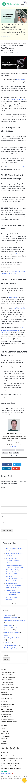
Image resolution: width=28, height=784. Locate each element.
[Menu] (22, 4)
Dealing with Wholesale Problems (14, 620)
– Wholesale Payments (6, 679)
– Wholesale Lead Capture (7, 684)
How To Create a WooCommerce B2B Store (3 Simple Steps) (14, 592)
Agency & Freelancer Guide (7, 689)
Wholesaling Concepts (11, 645)
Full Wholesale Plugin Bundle (8, 672)
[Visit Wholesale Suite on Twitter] (7, 748)
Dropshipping (8, 625)
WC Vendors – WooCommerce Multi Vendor (11, 758)
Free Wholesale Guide (6, 716)
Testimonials (4, 692)
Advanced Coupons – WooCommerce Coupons (12, 755)
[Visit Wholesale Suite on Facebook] (3, 748)
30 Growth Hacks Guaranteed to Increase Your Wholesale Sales (13, 585)
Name (2, 509)
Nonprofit (3, 741)
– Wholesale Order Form (7, 682)
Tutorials (7, 642)
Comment (3, 487)
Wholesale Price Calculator (7, 719)
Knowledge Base (5, 706)
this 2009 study (13, 297)
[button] (7, 464)
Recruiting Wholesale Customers (14, 638)
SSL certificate (5, 332)
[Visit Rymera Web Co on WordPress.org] (10, 748)
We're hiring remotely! (6, 773)
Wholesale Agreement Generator (9, 721)
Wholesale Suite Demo (6, 694)
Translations (4, 743)
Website (2, 522)
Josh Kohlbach (18, 52)
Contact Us (3, 728)
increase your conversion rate (15, 167)
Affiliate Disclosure (5, 736)
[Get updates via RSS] (18, 748)
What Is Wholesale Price (7, 711)
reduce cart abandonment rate (16, 99)
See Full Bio (13, 447)
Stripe (24, 328)
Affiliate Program (5, 738)
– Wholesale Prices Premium (8, 677)
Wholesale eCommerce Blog (7, 704)
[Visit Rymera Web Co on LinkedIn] (14, 748)
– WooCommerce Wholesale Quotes (9, 687)
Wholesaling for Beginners (12, 648)
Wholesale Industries (6, 714)
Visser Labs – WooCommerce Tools (9, 760)
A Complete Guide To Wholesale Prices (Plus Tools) (13, 560)
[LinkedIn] (16, 456)
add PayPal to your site (18, 308)
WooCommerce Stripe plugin (10, 330)
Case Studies (8, 615)
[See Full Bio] (17, 447)
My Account (4, 701)
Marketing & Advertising (11, 632)
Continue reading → (6, 36)
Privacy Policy (4, 731)
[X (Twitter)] (14, 456)
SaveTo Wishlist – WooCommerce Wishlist (11, 768)
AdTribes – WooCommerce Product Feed (10, 763)
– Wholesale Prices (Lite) (7, 674)
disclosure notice (18, 459)
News (6, 635)
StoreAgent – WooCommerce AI (8, 765)
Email (2, 516)
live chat (18, 254)
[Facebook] (12, 456)
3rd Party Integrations (6, 709)
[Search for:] (14, 655)
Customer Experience (10, 617)
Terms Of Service (5, 733)
